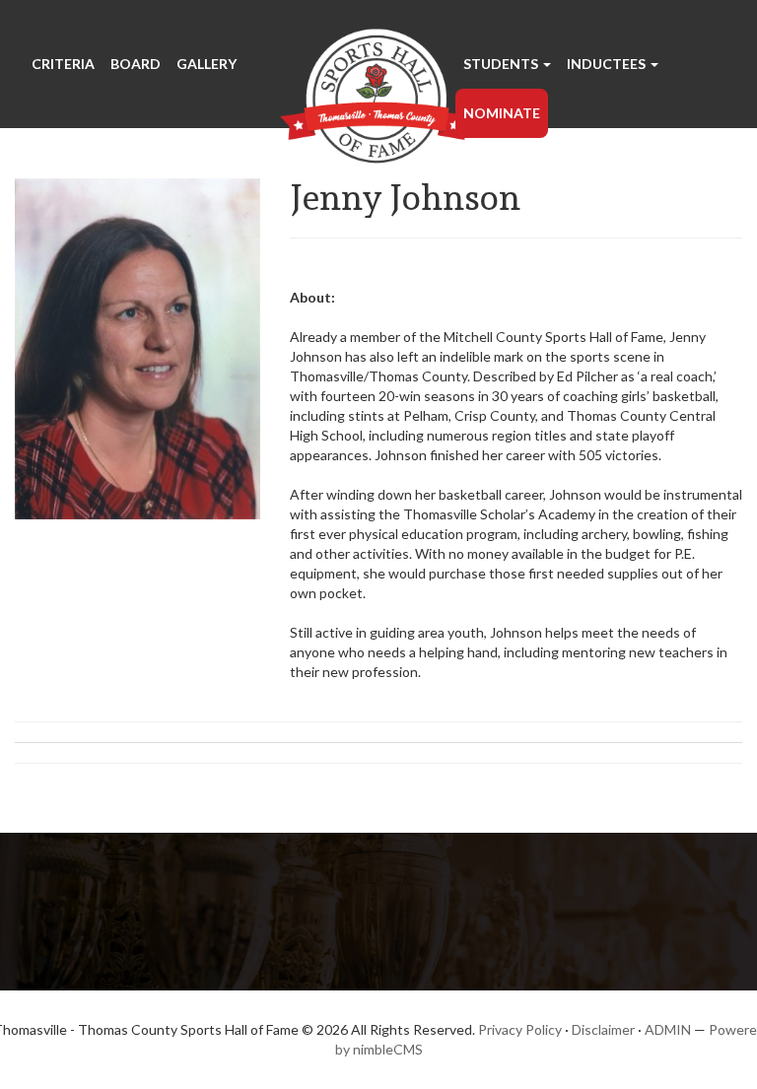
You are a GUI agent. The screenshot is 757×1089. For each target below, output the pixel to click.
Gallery (206, 63)
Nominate (501, 112)
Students (502, 63)
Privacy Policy (520, 1029)
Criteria (63, 63)
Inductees (608, 63)
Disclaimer (603, 1029)
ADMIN (668, 1029)
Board (135, 63)
